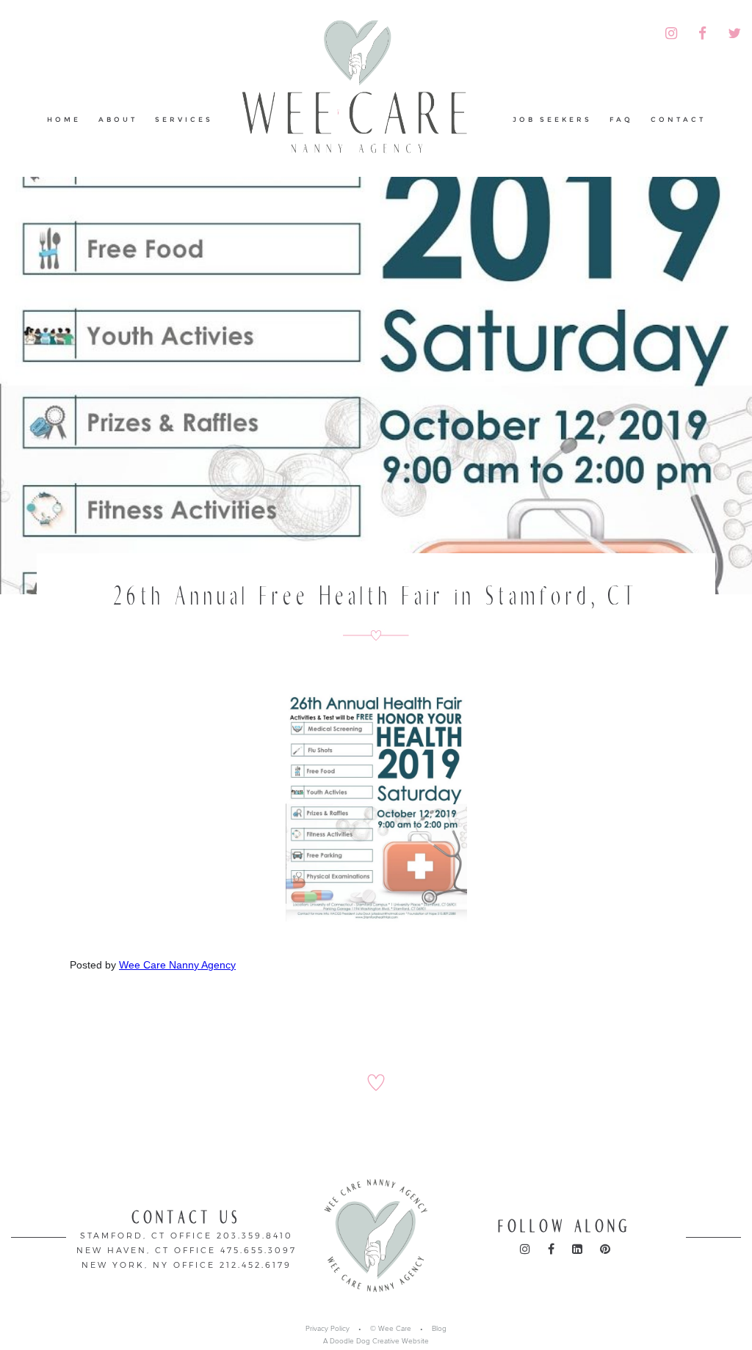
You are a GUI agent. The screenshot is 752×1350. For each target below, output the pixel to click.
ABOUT (117, 119)
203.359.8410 (255, 1235)
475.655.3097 (258, 1250)
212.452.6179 (256, 1264)
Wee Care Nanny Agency (177, 965)
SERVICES (184, 119)
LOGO (363, 91)
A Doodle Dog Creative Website (376, 1341)
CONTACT (678, 119)
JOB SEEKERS (552, 119)
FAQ (621, 119)
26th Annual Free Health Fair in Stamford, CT (376, 596)
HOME (64, 119)
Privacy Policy (328, 1328)
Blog (439, 1328)
